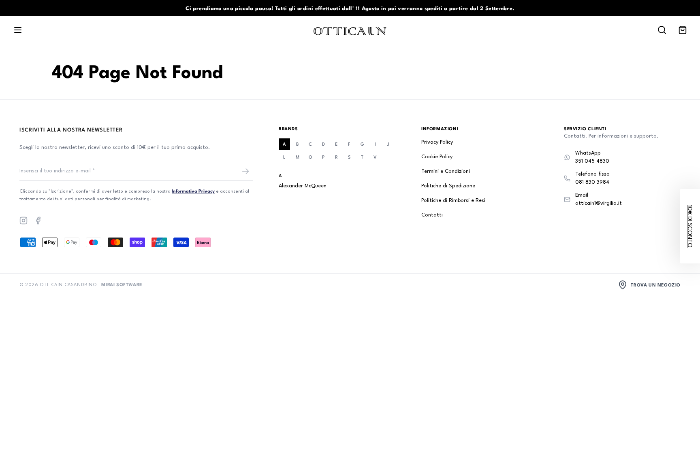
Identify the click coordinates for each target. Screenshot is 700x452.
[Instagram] (23, 220)
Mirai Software (121, 284)
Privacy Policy (437, 142)
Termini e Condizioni (445, 171)
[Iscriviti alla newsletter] (245, 171)
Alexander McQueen (303, 186)
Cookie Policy (436, 156)
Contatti (432, 215)
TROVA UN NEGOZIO (656, 284)
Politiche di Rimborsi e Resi (453, 200)
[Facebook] (38, 220)
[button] (690, 226)
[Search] (662, 30)
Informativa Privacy (193, 190)
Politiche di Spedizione (448, 186)
